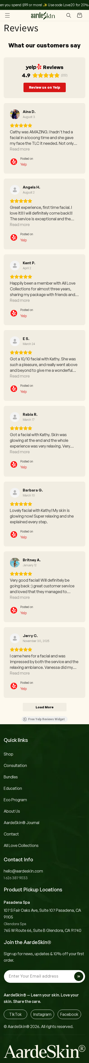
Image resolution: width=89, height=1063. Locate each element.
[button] (7, 15)
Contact (11, 834)
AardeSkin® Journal (21, 822)
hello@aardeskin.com (23, 871)
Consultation (15, 765)
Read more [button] (20, 149)
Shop (8, 754)
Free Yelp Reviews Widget (46, 719)
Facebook (69, 1014)
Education (13, 788)
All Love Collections (21, 845)
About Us (12, 811)
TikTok (15, 1014)
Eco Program (15, 799)
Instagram (42, 1014)
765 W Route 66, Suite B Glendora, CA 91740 (42, 930)
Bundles (11, 776)
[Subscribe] (78, 976)
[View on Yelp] (15, 114)
